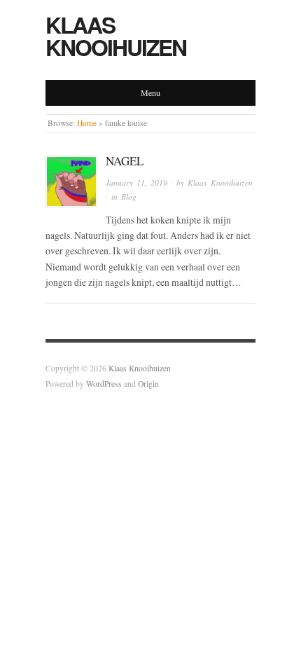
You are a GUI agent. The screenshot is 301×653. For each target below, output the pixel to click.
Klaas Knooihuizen (116, 35)
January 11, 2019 (136, 182)
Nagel (125, 161)
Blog (128, 196)
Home (87, 123)
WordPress (104, 383)
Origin (148, 383)
